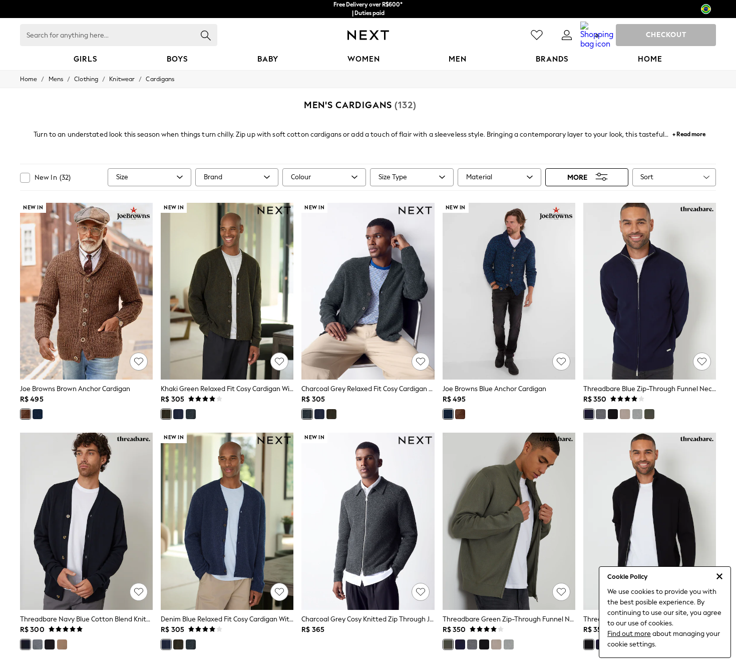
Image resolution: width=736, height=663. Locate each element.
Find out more (629, 633)
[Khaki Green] (166, 414)
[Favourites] (537, 35)
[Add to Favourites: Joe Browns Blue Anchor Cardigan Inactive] (561, 361)
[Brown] (26, 414)
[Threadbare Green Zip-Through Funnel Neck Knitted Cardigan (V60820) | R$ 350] (509, 521)
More (577, 177)
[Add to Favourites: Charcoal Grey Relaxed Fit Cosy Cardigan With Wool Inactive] (420, 361)
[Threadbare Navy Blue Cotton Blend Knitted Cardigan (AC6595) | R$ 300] (86, 521)
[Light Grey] (637, 414)
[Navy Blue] (26, 644)
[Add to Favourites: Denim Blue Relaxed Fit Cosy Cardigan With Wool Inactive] (279, 591)
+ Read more (688, 133)
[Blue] (38, 414)
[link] (567, 35)
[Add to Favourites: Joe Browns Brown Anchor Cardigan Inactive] (138, 361)
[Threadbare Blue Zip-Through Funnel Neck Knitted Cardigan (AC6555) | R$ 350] (649, 291)
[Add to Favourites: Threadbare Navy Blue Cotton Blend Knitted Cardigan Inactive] (138, 591)
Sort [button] (646, 177)
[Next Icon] (368, 35)
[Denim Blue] (178, 414)
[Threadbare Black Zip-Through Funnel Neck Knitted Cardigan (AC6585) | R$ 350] (649, 521)
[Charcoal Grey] (191, 414)
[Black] (613, 414)
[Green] (649, 414)
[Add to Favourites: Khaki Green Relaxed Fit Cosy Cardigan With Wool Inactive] (279, 361)
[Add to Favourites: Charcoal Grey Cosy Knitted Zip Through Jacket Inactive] (420, 591)
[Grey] (601, 414)
